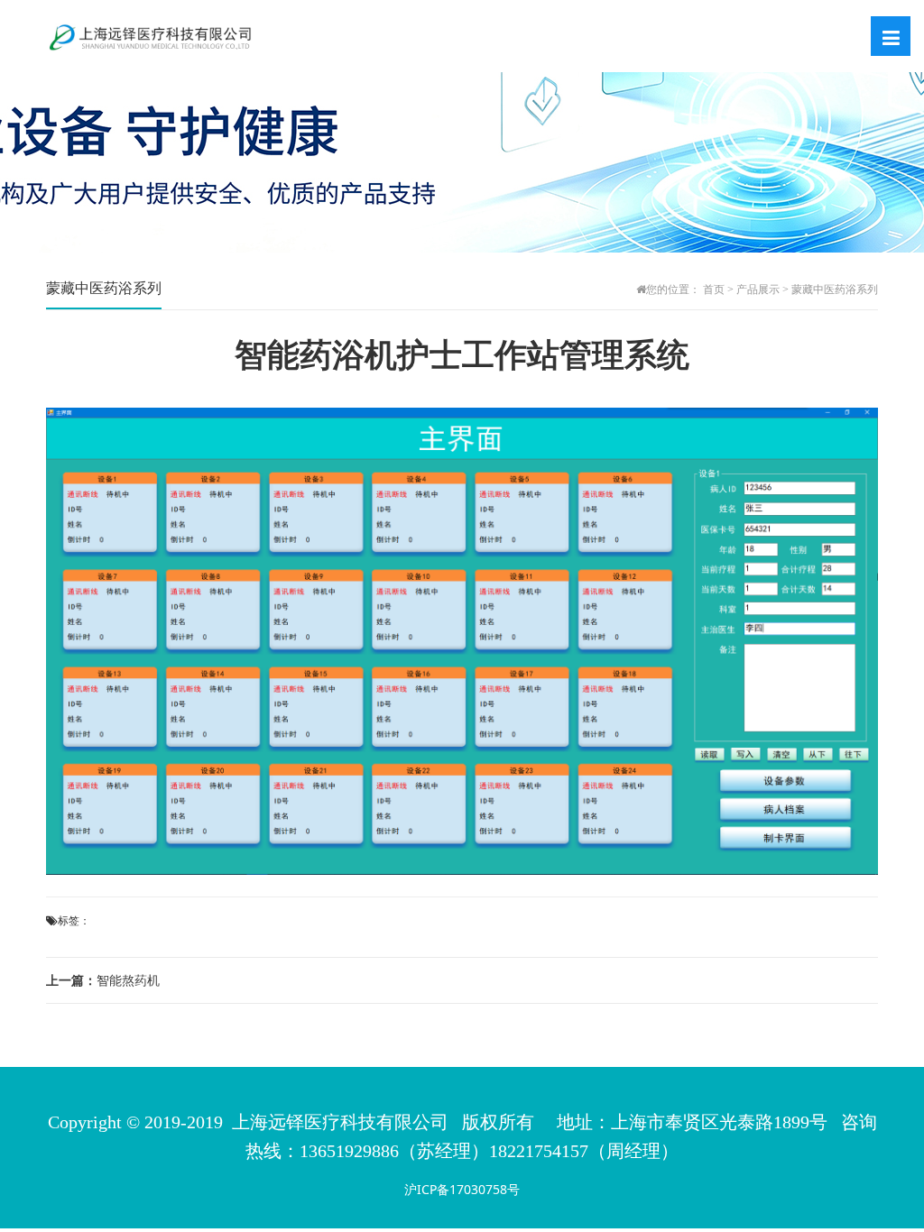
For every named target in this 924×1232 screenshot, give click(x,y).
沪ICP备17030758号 (462, 1189)
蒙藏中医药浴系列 (834, 289)
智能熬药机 (103, 979)
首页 (714, 289)
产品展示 (758, 289)
